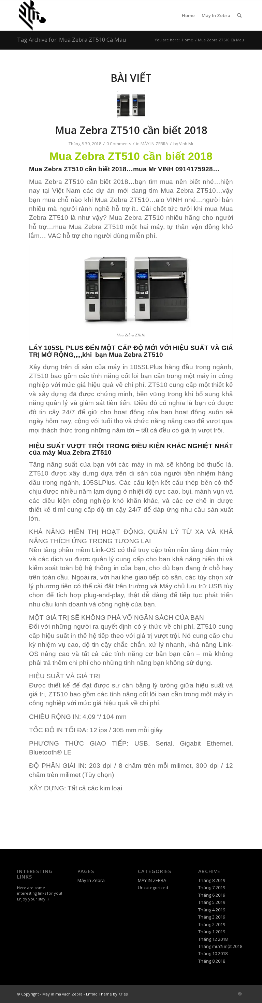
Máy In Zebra (216, 15)
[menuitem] (239, 15)
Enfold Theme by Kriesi (107, 994)
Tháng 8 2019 (211, 880)
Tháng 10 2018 (213, 953)
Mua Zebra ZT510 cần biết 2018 (131, 130)
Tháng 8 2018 (211, 961)
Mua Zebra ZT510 (94, 156)
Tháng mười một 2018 (220, 946)
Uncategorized (153, 887)
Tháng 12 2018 (213, 939)
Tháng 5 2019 (211, 902)
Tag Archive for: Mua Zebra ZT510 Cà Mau (71, 39)
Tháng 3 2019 (211, 917)
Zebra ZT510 (63, 169)
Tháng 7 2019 (211, 887)
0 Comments (118, 144)
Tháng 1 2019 (211, 931)
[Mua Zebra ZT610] (131, 104)
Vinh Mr (186, 144)
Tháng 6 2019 (211, 895)
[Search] (239, 15)
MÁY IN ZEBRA (154, 144)
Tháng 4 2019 (211, 910)
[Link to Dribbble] (240, 994)
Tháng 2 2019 (211, 924)
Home (188, 15)
